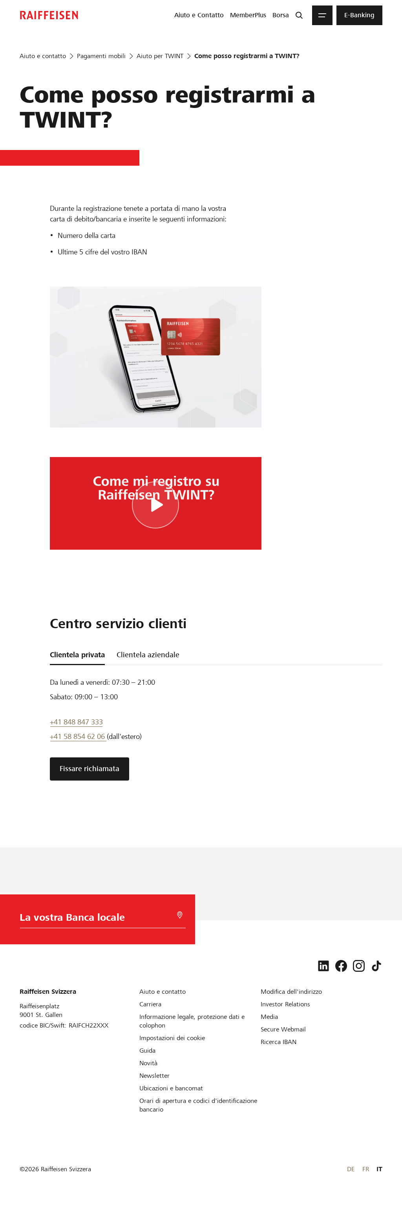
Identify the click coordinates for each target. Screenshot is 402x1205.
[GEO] (180, 915)
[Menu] (322, 15)
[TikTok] (376, 966)
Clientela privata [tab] (77, 655)
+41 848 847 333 (76, 722)
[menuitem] (199, 15)
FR (365, 1169)
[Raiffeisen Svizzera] (49, 15)
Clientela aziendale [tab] (148, 655)
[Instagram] (359, 966)
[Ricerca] (299, 15)
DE (350, 1169)
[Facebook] (341, 966)
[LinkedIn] (323, 966)
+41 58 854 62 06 (78, 736)
